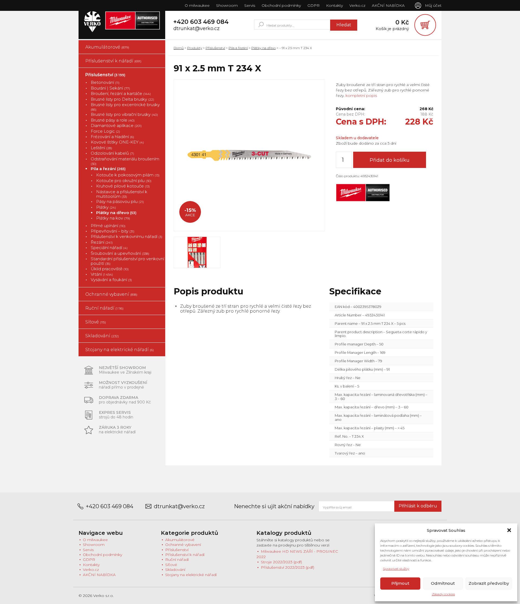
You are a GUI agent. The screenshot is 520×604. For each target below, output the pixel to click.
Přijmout (400, 583)
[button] (509, 530)
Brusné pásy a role (113, 120)
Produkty (194, 48)
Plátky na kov (113, 218)
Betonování (105, 82)
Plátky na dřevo (116, 212)
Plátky (106, 207)
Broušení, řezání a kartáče (121, 93)
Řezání (102, 242)
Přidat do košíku (390, 160)
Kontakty (334, 5)
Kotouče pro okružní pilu (123, 180)
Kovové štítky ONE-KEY (117, 142)
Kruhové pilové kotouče (123, 186)
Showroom (227, 5)
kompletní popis (360, 95)
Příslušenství (105, 74)
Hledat (343, 24)
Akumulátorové (107, 47)
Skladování (102, 335)
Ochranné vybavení (111, 294)
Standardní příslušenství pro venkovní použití (127, 261)
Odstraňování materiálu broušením (125, 161)
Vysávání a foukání (111, 279)
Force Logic (105, 131)
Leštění (101, 147)
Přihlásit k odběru (418, 505)
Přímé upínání (108, 225)
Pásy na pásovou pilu (120, 201)
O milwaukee (197, 5)
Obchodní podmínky (281, 5)
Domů (179, 48)
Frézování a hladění (112, 136)
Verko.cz (357, 5)
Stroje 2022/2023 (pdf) (281, 562)
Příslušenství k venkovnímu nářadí (126, 236)
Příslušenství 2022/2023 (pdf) (287, 567)
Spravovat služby (396, 569)
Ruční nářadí (104, 308)
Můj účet (433, 5)
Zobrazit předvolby (489, 583)
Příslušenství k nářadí (113, 60)
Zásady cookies (443, 594)
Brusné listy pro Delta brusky (122, 99)
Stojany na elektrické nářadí (119, 349)
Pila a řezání (108, 168)
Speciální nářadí (109, 247)
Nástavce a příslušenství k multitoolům (121, 194)
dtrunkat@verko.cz (196, 28)
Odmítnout (443, 583)
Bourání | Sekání (110, 88)
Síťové (95, 322)
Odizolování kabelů (112, 153)
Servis (249, 5)
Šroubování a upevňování (120, 253)
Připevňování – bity (112, 231)
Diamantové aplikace (116, 125)
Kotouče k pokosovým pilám (128, 175)
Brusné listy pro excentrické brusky (125, 107)
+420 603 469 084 (201, 22)
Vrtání (102, 274)
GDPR (313, 5)
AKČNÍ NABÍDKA (388, 5)
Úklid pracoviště (110, 268)
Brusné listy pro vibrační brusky (124, 114)
